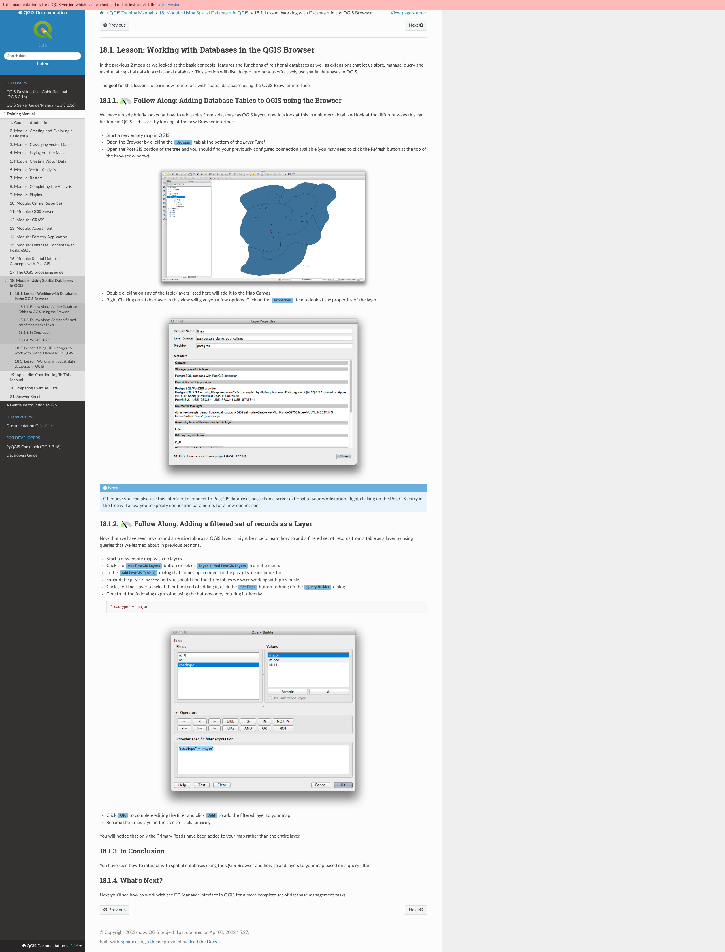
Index (42, 63)
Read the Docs (202, 942)
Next (414, 25)
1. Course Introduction (30, 123)
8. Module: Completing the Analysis (41, 186)
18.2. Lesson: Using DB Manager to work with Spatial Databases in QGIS (44, 350)
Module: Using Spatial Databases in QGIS (203, 13)
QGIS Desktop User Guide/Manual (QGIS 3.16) (37, 94)
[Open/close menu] (3, 114)
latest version (168, 5)
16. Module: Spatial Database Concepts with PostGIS (35, 261)
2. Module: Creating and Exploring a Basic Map (41, 133)
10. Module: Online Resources (36, 203)
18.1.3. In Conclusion (35, 332)
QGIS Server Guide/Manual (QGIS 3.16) (41, 105)
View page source (408, 13)
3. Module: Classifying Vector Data (40, 144)
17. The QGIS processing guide (36, 272)
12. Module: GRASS (27, 220)
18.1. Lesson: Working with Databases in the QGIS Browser (46, 296)
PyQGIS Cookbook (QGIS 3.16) (34, 447)
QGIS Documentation (44, 12)
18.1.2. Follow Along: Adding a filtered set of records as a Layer (47, 322)
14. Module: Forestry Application (38, 237)
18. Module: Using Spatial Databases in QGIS (41, 283)
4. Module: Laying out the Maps (37, 153)
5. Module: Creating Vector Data (38, 161)
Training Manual (21, 114)
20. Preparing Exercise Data (34, 388)
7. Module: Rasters (26, 178)
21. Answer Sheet (25, 397)
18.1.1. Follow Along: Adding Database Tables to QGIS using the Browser (48, 309)
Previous (116, 25)
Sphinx (127, 942)
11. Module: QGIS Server (32, 212)
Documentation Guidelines (30, 426)
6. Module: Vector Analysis (33, 170)
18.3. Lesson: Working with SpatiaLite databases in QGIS (45, 364)
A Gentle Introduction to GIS (32, 405)
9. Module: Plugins (26, 195)
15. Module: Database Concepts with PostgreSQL (42, 247)
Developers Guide (22, 455)
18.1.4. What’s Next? (34, 340)
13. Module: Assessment (31, 228)
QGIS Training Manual (131, 13)
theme (156, 942)
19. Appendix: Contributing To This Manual (40, 377)
